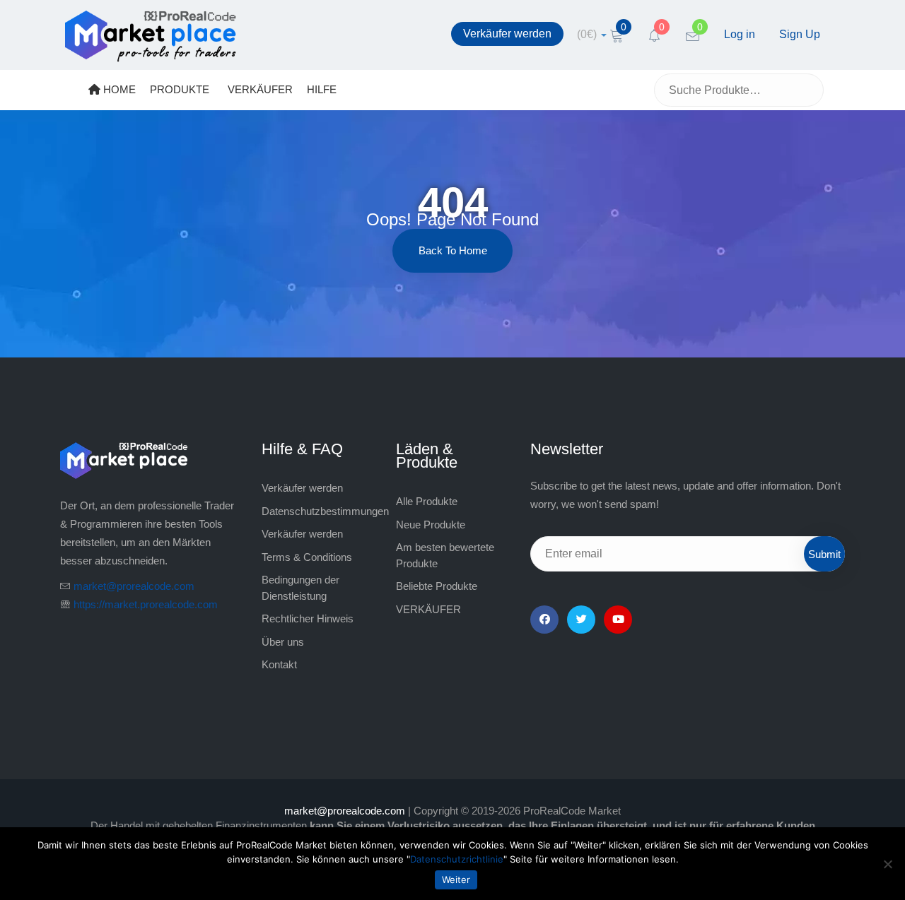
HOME (118, 89)
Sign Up (799, 34)
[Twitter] (581, 619)
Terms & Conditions (307, 557)
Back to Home (453, 250)
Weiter (456, 879)
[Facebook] (544, 619)
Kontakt (279, 664)
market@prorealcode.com (134, 586)
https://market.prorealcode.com (146, 604)
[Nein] (887, 864)
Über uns (283, 642)
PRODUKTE (179, 89)
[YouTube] (618, 619)
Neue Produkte (430, 525)
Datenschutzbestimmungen (325, 511)
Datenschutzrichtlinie (456, 859)
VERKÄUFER (260, 89)
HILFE (322, 89)
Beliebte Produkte (436, 586)
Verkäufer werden (507, 34)
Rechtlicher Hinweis (308, 618)
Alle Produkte (426, 501)
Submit (824, 554)
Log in (739, 34)
